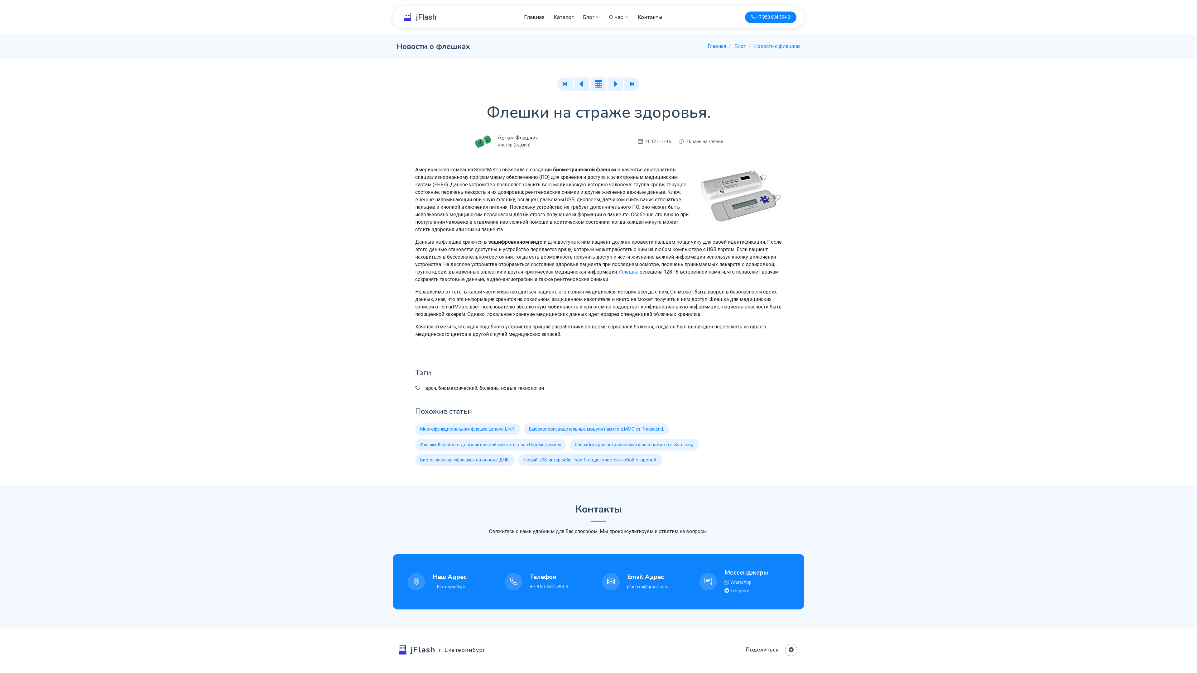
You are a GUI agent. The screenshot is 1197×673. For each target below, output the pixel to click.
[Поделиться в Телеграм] (791, 650)
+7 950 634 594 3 (549, 586)
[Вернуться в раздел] (598, 84)
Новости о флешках (777, 46)
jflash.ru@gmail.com (648, 586)
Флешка (628, 272)
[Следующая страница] (615, 84)
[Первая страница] (565, 84)
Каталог (564, 17)
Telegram (739, 591)
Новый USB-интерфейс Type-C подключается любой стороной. (590, 460)
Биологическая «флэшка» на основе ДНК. (465, 460)
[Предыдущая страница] (582, 84)
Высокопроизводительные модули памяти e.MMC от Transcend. (596, 429)
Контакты (650, 17)
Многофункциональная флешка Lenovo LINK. (467, 429)
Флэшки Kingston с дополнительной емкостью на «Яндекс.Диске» (490, 444)
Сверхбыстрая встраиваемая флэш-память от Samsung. (634, 444)
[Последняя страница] (632, 84)
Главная (534, 17)
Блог (740, 46)
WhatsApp (740, 582)
